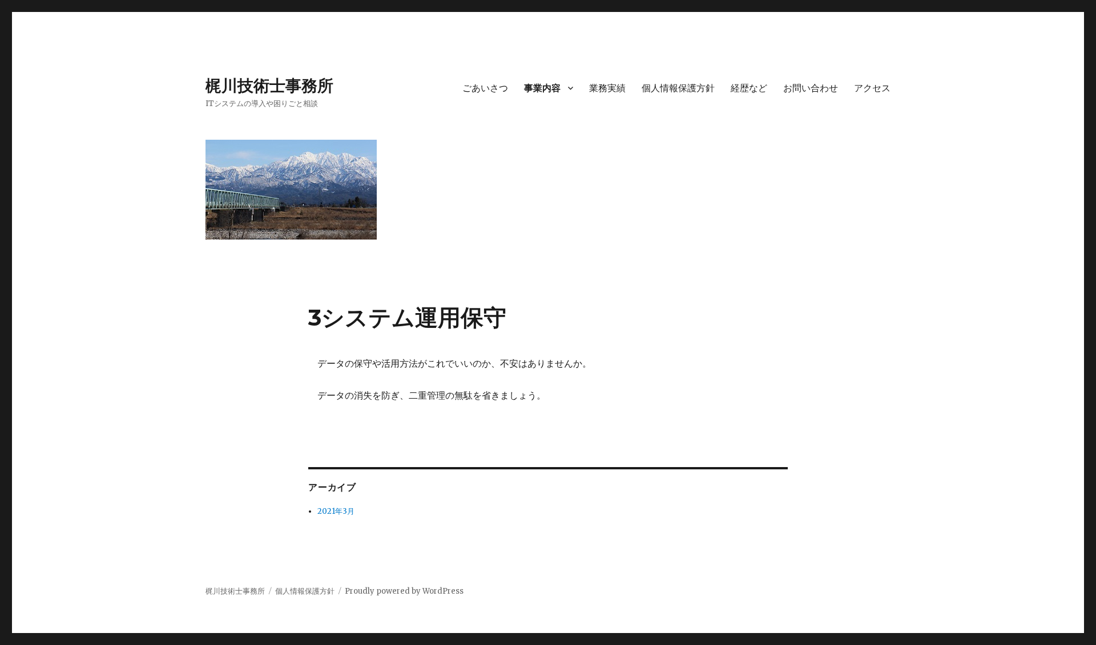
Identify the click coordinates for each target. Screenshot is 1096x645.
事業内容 (542, 88)
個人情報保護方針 (678, 88)
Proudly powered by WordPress (404, 591)
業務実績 (607, 88)
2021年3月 (335, 511)
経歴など (749, 88)
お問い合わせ (810, 88)
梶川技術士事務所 (269, 85)
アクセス (872, 88)
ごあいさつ (485, 88)
